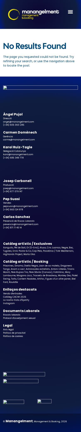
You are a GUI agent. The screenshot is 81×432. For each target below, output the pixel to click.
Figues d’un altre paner (58, 278)
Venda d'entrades (12, 293)
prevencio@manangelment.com (20, 224)
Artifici (40, 278)
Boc (71, 247)
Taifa (13, 278)
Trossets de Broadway (45, 275)
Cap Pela (37, 251)
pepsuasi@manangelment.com (20, 206)
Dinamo (19, 265)
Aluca (43, 247)
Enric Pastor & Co (22, 251)
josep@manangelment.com (18, 188)
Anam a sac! (18, 269)
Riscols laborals (11, 314)
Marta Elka (29, 254)
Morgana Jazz (24, 275)
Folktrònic (58, 272)
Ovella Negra (31, 265)
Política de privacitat (14, 332)
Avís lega (8, 329)
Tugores (7, 251)
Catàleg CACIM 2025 (14, 296)
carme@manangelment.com (19, 139)
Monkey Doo (64, 275)
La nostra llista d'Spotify (16, 300)
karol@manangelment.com (18, 154)
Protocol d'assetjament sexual (19, 318)
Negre (64, 247)
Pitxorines (8, 265)
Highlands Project (12, 254)
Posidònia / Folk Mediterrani (58, 251)
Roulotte (13, 282)
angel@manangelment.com (18, 121)
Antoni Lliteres (58, 269)
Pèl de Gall (20, 247)
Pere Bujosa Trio (19, 272)
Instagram (9, 303)
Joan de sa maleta (49, 265)
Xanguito (8, 247)
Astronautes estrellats (38, 269)
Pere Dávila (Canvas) (40, 272)
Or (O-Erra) (33, 247)
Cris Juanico (53, 247)
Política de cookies (13, 336)
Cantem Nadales (26, 278)
